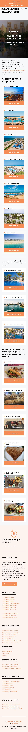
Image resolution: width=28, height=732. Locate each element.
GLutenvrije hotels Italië (10, 666)
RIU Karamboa (10, 134)
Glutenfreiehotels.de (9, 615)
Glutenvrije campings (9, 599)
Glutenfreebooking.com (10, 613)
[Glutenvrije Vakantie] (1, 8)
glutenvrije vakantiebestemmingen (13, 70)
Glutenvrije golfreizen (9, 607)
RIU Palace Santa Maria (13, 159)
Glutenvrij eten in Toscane (10, 643)
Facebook (10, 721)
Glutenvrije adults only (9, 609)
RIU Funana (9, 208)
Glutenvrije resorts (8, 601)
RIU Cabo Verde (10, 233)
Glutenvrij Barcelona (8, 637)
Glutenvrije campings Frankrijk (12, 709)
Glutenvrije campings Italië (11, 705)
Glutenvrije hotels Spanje (10, 664)
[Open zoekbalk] (22, 8)
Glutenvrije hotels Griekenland (12, 668)
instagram (19, 721)
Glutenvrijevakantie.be (9, 617)
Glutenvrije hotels (8, 597)
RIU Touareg (9, 110)
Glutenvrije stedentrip (9, 605)
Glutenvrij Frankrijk (8, 687)
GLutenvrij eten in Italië (9, 634)
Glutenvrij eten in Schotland (11, 632)
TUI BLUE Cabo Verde (12, 86)
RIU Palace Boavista (12, 184)
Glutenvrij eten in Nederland (11, 641)
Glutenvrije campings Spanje (11, 707)
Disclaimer (5, 653)
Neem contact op (9, 584)
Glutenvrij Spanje (7, 685)
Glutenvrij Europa (8, 683)
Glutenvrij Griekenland (9, 691)
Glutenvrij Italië (7, 689)
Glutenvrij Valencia (8, 639)
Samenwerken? (7, 651)
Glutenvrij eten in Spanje (10, 630)
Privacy (4, 655)
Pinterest (15, 723)
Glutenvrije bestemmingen (11, 603)
